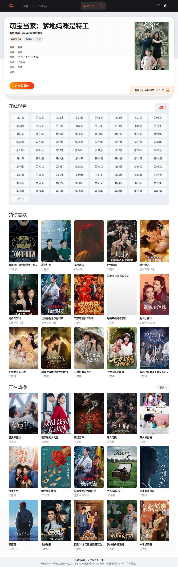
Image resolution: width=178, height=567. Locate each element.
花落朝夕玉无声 (17, 371)
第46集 (119, 158)
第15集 (138, 125)
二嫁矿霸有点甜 (82, 371)
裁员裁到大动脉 (49, 437)
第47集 (138, 158)
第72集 (158, 182)
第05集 (99, 117)
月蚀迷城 (112, 264)
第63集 (138, 174)
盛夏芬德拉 (15, 437)
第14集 (118, 125)
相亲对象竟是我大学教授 (54, 371)
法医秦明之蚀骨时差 (52, 318)
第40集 (158, 150)
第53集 (99, 166)
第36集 (79, 150)
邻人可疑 (112, 437)
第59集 (60, 174)
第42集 (40, 158)
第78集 (118, 191)
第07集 (138, 117)
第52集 (79, 166)
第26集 (40, 142)
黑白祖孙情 (146, 437)
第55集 (138, 166)
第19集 (59, 133)
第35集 (60, 150)
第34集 (40, 150)
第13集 (99, 125)
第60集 (79, 174)
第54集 (119, 166)
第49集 (20, 166)
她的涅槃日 (15, 318)
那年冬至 (13, 490)
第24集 (158, 133)
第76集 (79, 191)
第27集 (59, 142)
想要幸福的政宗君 (116, 318)
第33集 (20, 150)
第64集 (158, 174)
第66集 (40, 182)
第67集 (59, 182)
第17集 (20, 133)
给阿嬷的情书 (48, 490)
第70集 (118, 182)
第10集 (40, 125)
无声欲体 (79, 264)
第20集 (79, 133)
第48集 (158, 158)
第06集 (119, 117)
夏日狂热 (46, 264)
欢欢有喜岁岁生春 (84, 318)
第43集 (60, 158)
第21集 (99, 133)
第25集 (20, 142)
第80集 (158, 191)
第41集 (20, 158)
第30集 (119, 142)
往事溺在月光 (147, 490)
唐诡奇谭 (79, 437)
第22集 (118, 133)
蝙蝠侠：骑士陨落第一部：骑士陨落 (23, 264)
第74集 (40, 191)
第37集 (99, 150)
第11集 (59, 125)
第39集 (138, 150)
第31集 (138, 142)
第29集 (99, 142)
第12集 (79, 125)
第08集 (158, 117)
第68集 (79, 182)
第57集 (20, 174)
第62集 (118, 174)
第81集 (20, 199)
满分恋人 (144, 264)
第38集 (119, 150)
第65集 (20, 182)
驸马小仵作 (146, 318)
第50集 (40, 166)
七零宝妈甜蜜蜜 (115, 371)
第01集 (20, 117)
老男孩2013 (113, 490)
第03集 (60, 117)
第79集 (138, 191)
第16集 (158, 125)
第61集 (99, 174)
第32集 (158, 142)
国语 (20, 67)
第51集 (59, 166)
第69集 (99, 182)
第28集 (79, 142)
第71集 (138, 182)
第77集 (99, 191)
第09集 (20, 125)
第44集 (79, 158)
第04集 (79, 117)
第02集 (40, 117)
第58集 (40, 174)
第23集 (138, 133)
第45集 (99, 158)
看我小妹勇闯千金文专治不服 (154, 371)
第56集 (158, 166)
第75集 (59, 191)
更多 (161, 387)
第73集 (20, 191)
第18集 (40, 133)
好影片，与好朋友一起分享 (149, 90)
